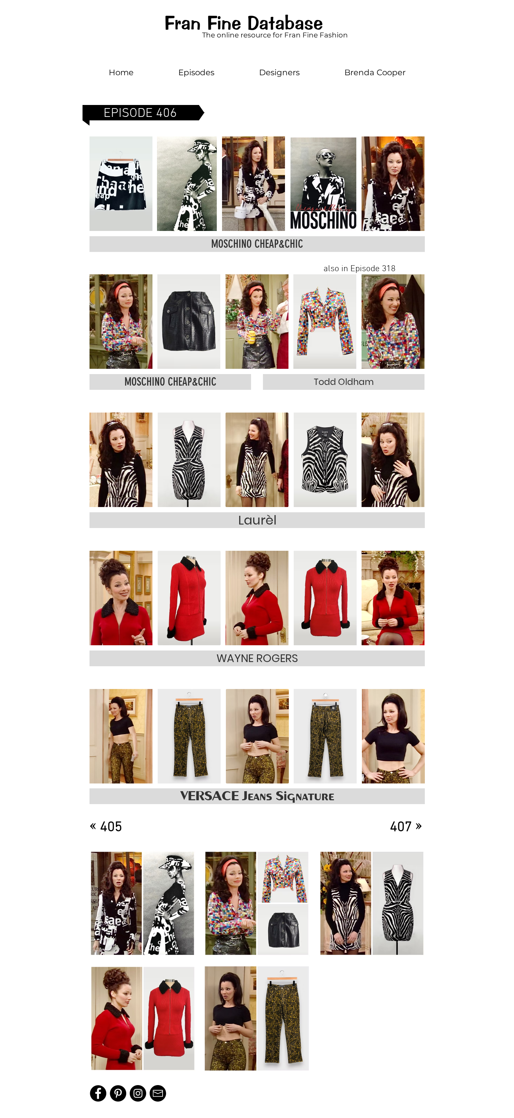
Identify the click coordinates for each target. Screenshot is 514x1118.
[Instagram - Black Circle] (138, 1093)
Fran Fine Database (243, 23)
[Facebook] (98, 1093)
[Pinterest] (118, 1093)
